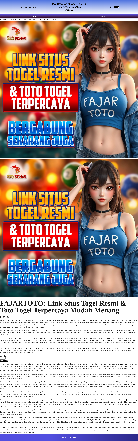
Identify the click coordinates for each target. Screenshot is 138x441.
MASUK (103, 16)
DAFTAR (34, 16)
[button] (4, 361)
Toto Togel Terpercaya (27, 7)
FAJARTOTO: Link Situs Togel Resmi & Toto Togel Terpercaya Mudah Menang (69, 7)
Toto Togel (51, 333)
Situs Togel (116, 7)
